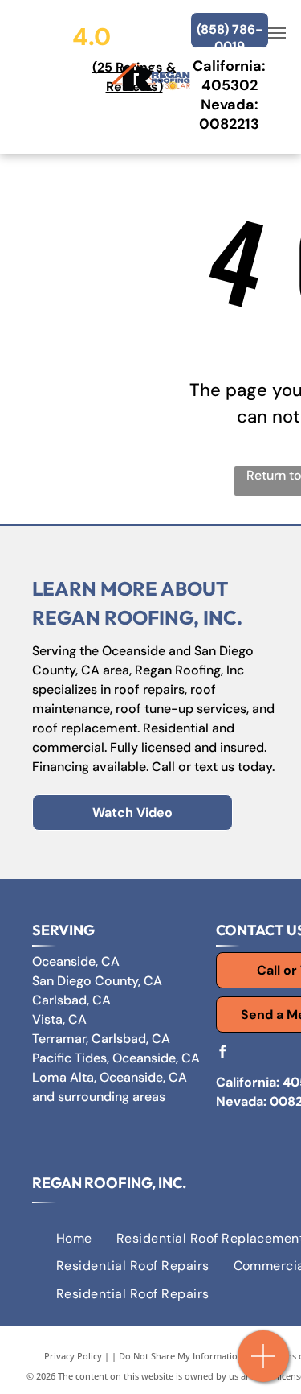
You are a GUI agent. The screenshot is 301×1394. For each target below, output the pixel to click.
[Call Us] (263, 1364)
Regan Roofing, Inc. (109, 1182)
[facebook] (222, 1053)
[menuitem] (74, 1238)
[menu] (277, 33)
